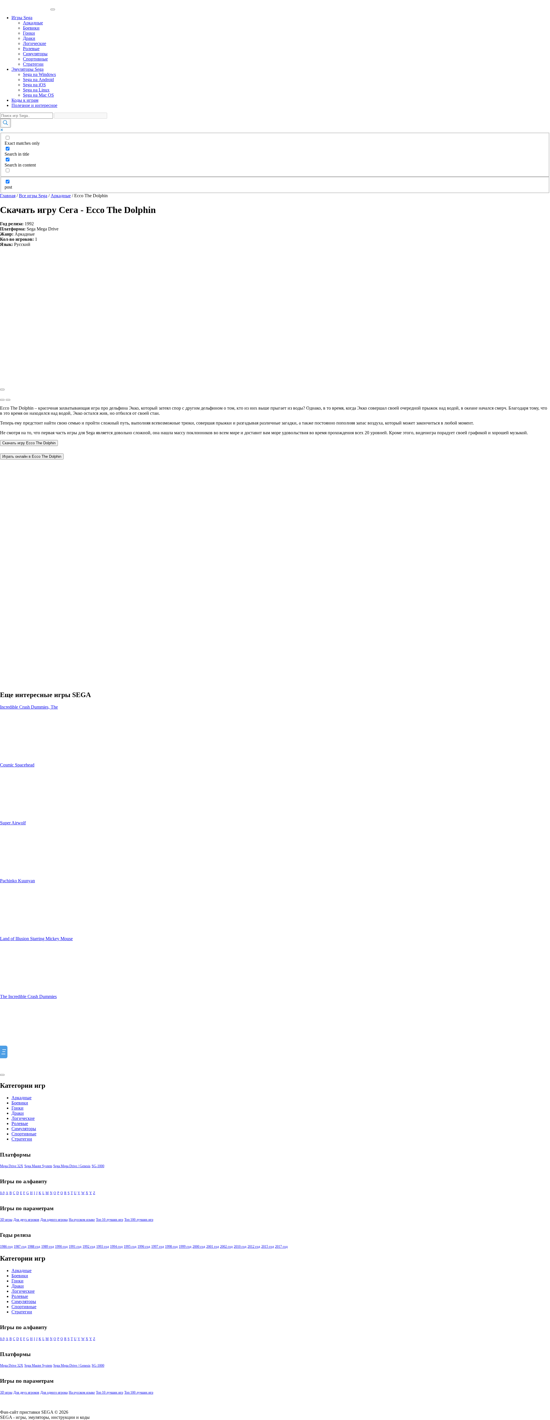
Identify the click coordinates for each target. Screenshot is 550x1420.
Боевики (31, 28)
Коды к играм (24, 100)
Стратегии (33, 64)
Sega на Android (38, 79)
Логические (34, 43)
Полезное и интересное (34, 105)
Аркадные (33, 22)
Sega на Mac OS (38, 95)
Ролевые (31, 48)
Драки (29, 38)
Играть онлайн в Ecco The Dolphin (31, 456)
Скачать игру (29, 443)
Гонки (29, 33)
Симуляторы (35, 53)
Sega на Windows (39, 74)
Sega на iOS (34, 84)
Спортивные (35, 58)
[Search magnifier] (5, 123)
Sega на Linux (36, 89)
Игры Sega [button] (21, 17)
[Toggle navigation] (52, 9)
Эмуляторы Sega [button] (27, 69)
